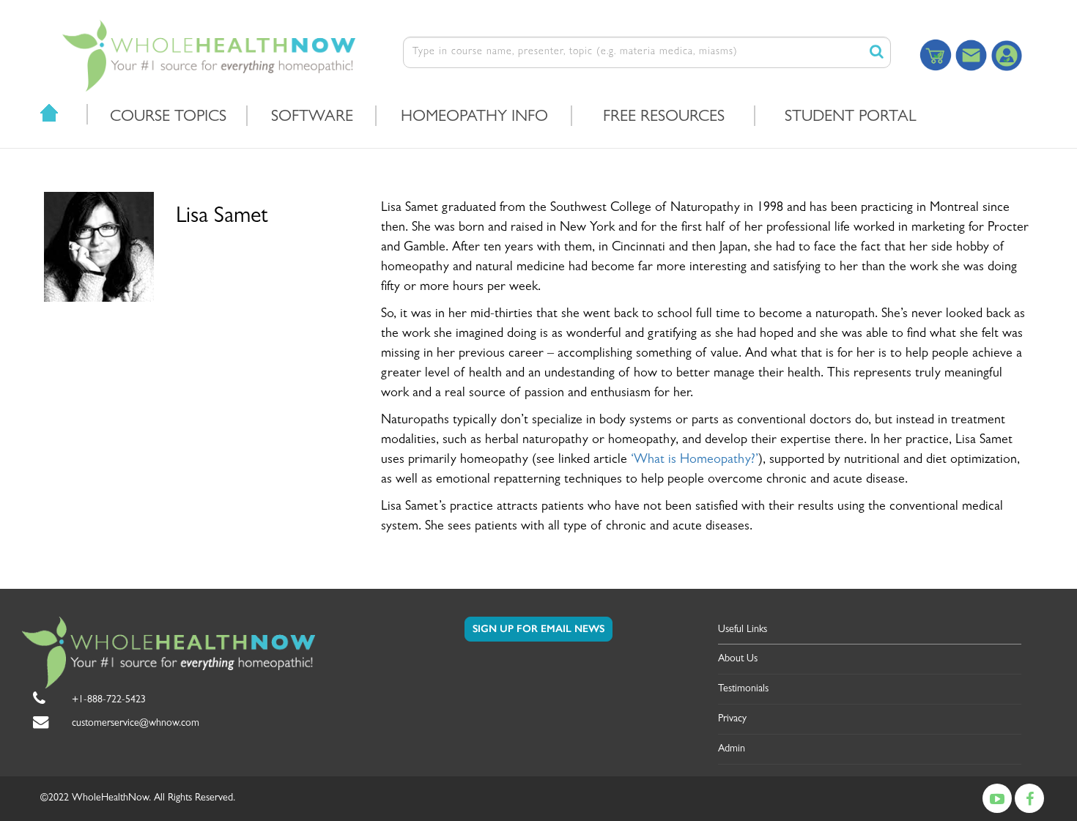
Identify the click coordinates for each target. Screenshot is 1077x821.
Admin (731, 749)
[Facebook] (1029, 798)
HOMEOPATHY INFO (474, 118)
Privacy (732, 719)
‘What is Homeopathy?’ (694, 460)
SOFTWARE (312, 118)
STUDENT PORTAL (851, 118)
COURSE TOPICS (168, 118)
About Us (738, 659)
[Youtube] (997, 798)
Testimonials (743, 689)
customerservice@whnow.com (135, 723)
